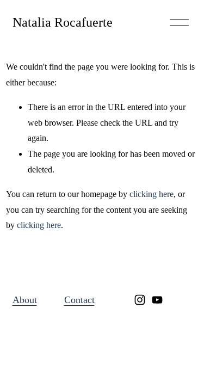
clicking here (151, 194)
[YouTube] (157, 299)
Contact (79, 299)
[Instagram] (139, 299)
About (25, 299)
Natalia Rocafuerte (63, 22)
